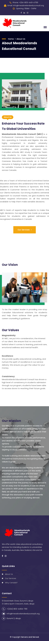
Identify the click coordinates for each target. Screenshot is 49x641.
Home (11, 39)
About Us (20, 39)
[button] (45, 27)
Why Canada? (11, 582)
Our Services (24, 229)
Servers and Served (30, 637)
